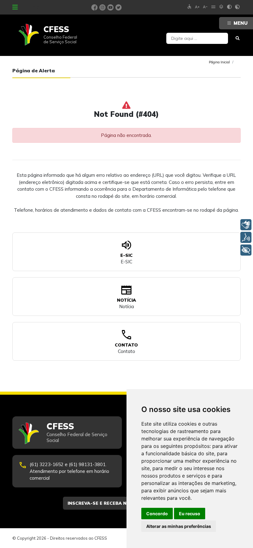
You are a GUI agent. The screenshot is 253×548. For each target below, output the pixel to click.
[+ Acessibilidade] (245, 250)
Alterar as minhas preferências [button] (178, 526)
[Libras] (245, 224)
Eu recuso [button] (189, 513)
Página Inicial (219, 62)
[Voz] (245, 237)
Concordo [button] (157, 513)
